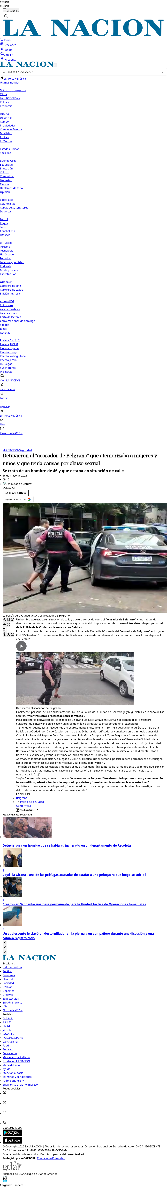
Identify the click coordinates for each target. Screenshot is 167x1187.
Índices (4, 137)
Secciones (10, 45)
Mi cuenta (10, 59)
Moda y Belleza (9, 270)
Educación (6, 168)
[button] (83, 248)
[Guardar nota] (8, 620)
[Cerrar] (55, 65)
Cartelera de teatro (11, 289)
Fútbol (4, 219)
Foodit (8, 50)
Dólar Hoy (6, 117)
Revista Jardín (8, 360)
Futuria (4, 114)
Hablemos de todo (11, 188)
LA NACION (10, 450)
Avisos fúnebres (10, 309)
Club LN (8, 54)
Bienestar (6, 180)
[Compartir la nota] (5, 624)
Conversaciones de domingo (17, 321)
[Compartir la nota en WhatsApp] (8, 624)
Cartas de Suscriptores (14, 207)
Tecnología (6, 250)
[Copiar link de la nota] (5, 629)
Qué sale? (6, 282)
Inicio (7, 40)
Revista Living (8, 352)
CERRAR (4, 2)
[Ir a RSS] (5, 1123)
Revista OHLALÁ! (10, 340)
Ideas (3, 328)
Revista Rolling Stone (13, 356)
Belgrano (21, 798)
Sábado (4, 325)
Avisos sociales (9, 313)
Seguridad (6, 164)
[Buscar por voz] (162, 72)
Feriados (5, 258)
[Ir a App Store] (12, 1142)
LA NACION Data (10, 98)
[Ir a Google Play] (12, 1135)
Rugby (4, 223)
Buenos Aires (8, 160)
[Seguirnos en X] (5, 1103)
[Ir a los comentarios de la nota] (12, 620)
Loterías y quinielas (12, 262)
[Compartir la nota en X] (8, 634)
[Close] (5, 943)
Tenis (3, 227)
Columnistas (7, 203)
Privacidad (58, 1158)
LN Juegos (6, 243)
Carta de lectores (10, 317)
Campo (4, 121)
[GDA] (12, 1170)
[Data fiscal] (5, 1181)
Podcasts (5, 266)
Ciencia (4, 184)
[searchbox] (82, 72)
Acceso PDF (7, 301)
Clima (3, 94)
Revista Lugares (9, 348)
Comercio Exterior (11, 129)
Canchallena (7, 231)
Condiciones (44, 1158)
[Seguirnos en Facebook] (5, 1093)
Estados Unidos (9, 149)
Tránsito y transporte (13, 90)
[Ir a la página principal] (83, 35)
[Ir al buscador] (6, 16)
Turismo (5, 246)
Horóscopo (7, 254)
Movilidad (6, 133)
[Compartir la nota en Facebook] (5, 634)
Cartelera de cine (10, 286)
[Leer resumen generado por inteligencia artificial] (5, 620)
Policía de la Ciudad (32, 802)
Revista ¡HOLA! (9, 344)
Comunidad (7, 176)
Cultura (4, 172)
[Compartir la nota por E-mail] (12, 634)
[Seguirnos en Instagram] (5, 1113)
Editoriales (6, 200)
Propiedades (8, 125)
